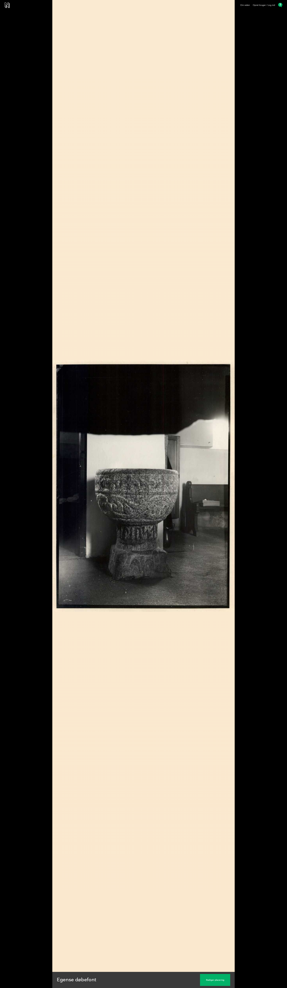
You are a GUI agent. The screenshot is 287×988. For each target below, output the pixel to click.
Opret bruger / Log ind (264, 5)
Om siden (245, 5)
